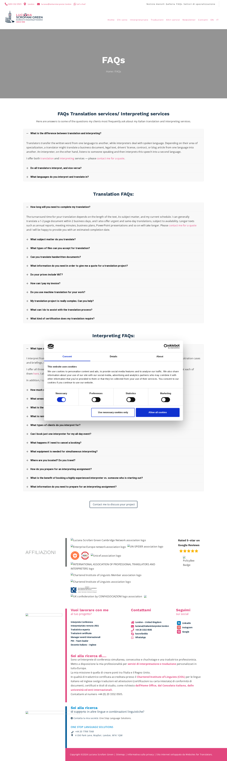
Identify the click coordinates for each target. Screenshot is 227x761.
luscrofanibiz (141, 633)
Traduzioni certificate (81, 633)
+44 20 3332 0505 (143, 629)
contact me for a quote (110, 158)
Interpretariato (139, 19)
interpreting (67, 158)
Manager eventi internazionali (85, 637)
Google (185, 631)
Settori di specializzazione (199, 4)
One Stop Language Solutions (115, 718)
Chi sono (122, 19)
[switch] (96, 399)
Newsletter (189, 19)
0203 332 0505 (14, 4)
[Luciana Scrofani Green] (24, 16)
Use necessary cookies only (113, 412)
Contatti (203, 19)
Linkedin (186, 623)
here (36, 373)
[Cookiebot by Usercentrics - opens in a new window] (166, 346)
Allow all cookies (158, 412)
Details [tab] (113, 356)
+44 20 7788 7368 (84, 731)
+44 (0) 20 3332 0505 (110, 694)
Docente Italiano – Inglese (83, 644)
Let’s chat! (81, 4)
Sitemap (120, 754)
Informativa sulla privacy (140, 754)
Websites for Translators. (199, 754)
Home (111, 19)
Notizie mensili (156, 4)
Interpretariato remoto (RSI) (85, 625)
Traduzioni (157, 19)
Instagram (187, 627)
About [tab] (159, 356)
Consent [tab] (67, 356)
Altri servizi (173, 19)
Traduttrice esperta (80, 629)
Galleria (170, 4)
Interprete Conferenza (82, 622)
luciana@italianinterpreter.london (56, 4)
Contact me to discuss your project (113, 504)
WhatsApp (140, 637)
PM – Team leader (79, 640)
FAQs (179, 4)
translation (47, 158)
